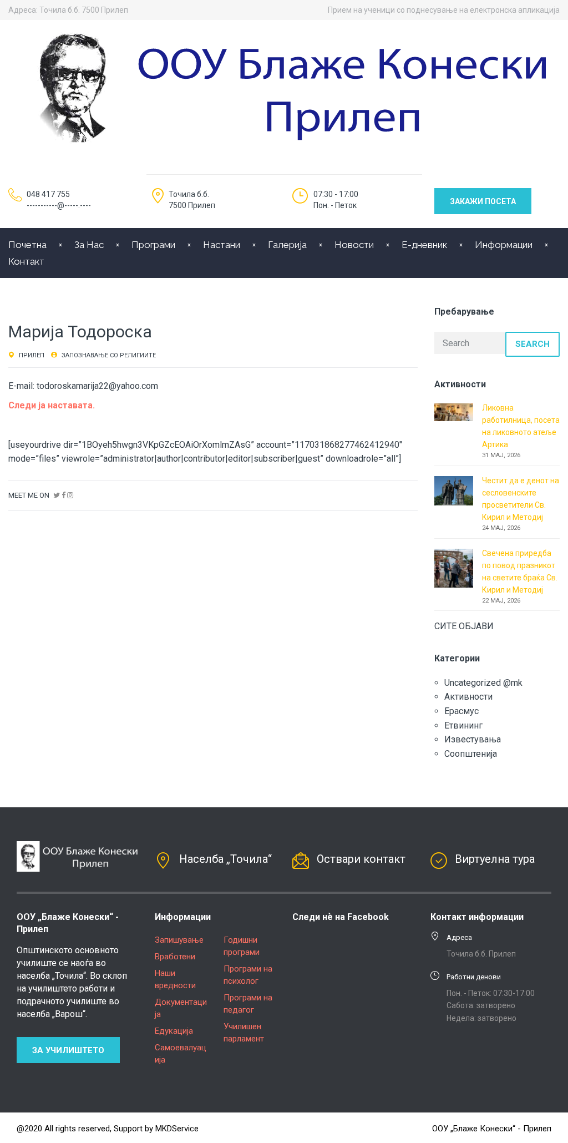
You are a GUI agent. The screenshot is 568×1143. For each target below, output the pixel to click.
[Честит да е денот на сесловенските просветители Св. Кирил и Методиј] (453, 489)
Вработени (175, 957)
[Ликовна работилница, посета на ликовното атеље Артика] (453, 411)
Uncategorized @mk (483, 682)
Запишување (179, 940)
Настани (221, 244)
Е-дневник (424, 244)
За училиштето (68, 1050)
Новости (354, 244)
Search (532, 344)
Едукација (174, 1031)
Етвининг (463, 725)
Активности (468, 696)
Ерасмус (461, 711)
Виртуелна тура (495, 859)
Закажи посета (483, 201)
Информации (503, 244)
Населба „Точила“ (225, 859)
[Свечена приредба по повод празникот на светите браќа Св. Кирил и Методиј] (453, 567)
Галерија (287, 244)
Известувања (472, 739)
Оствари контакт (361, 859)
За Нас (89, 244)
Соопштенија (470, 753)
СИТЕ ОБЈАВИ (464, 626)
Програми (153, 244)
